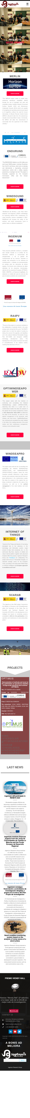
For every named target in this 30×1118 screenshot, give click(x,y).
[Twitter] (19, 1032)
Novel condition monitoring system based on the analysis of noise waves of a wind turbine (15, 938)
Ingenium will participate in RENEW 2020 (14, 797)
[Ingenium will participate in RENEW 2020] (15, 787)
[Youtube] (15, 1032)
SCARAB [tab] (7, 745)
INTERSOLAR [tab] (10, 738)
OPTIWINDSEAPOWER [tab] (15, 742)
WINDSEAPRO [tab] (11, 753)
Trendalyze (12, 557)
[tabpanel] (15, 707)
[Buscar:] (15, 1060)
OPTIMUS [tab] (8, 678)
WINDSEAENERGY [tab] (13, 750)
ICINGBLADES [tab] (11, 747)
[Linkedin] (11, 1032)
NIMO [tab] (5, 735)
